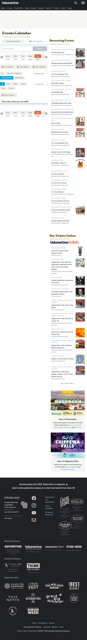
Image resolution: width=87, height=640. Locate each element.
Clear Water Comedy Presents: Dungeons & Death (60, 252)
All (2, 73)
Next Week (23, 67)
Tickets (56, 8)
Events (10, 8)
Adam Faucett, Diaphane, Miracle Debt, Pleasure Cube (62, 333)
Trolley (69, 8)
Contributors (42, 623)
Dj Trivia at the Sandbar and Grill (60, 210)
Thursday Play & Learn (57, 52)
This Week (8, 67)
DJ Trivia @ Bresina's (57, 192)
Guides (33, 8)
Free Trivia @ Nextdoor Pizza (59, 74)
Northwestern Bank (68, 469)
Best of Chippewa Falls (67, 461)
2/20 (30, 57)
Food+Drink (18, 8)
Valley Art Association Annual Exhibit (61, 63)
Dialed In (41, 8)
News (3, 8)
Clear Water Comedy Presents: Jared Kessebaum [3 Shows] (61, 293)
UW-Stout (78, 427)
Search (40, 49)
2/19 (22, 57)
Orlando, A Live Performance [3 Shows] (62, 359)
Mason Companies (71, 467)
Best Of (49, 8)
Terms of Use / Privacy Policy (27, 631)
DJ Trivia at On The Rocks (58, 183)
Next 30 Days (40, 67)
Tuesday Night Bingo (57, 92)
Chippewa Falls (7, 78)
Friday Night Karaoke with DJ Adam (61, 103)
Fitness (11, 88)
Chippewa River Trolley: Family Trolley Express (62, 306)
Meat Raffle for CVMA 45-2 (58, 163)
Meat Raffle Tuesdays (57, 83)
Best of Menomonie (67, 419)
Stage (23, 84)
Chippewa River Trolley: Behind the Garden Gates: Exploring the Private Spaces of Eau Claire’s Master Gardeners (61, 265)
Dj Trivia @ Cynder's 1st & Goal (60, 201)
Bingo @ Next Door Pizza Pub (59, 132)
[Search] (75, 3)
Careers (52, 623)
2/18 (15, 57)
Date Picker (9, 95)
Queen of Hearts (55, 123)
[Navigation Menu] (83, 3)
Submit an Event (13, 41)
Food (3, 88)
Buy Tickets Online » (68, 383)
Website (55, 627)
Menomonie (19, 78)
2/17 (8, 57)
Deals (27, 8)
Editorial (47, 627)
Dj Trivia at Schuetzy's (57, 174)
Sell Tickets (37, 41)
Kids (8, 84)
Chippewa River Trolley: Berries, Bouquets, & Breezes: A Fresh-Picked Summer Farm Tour (62, 374)
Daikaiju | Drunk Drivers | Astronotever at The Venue (62, 281)
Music (15, 84)
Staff (34, 623)
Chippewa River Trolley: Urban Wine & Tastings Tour (62, 319)
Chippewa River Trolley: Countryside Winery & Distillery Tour (61, 346)
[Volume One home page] (11, 3)
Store (63, 8)
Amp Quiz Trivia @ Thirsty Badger (61, 152)
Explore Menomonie (64, 427)
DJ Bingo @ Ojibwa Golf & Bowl (60, 221)
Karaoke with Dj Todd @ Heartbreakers (62, 112)
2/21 (38, 57)
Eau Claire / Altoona (14, 73)
